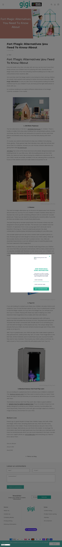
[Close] (49, 256)
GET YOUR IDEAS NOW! (41, 289)
